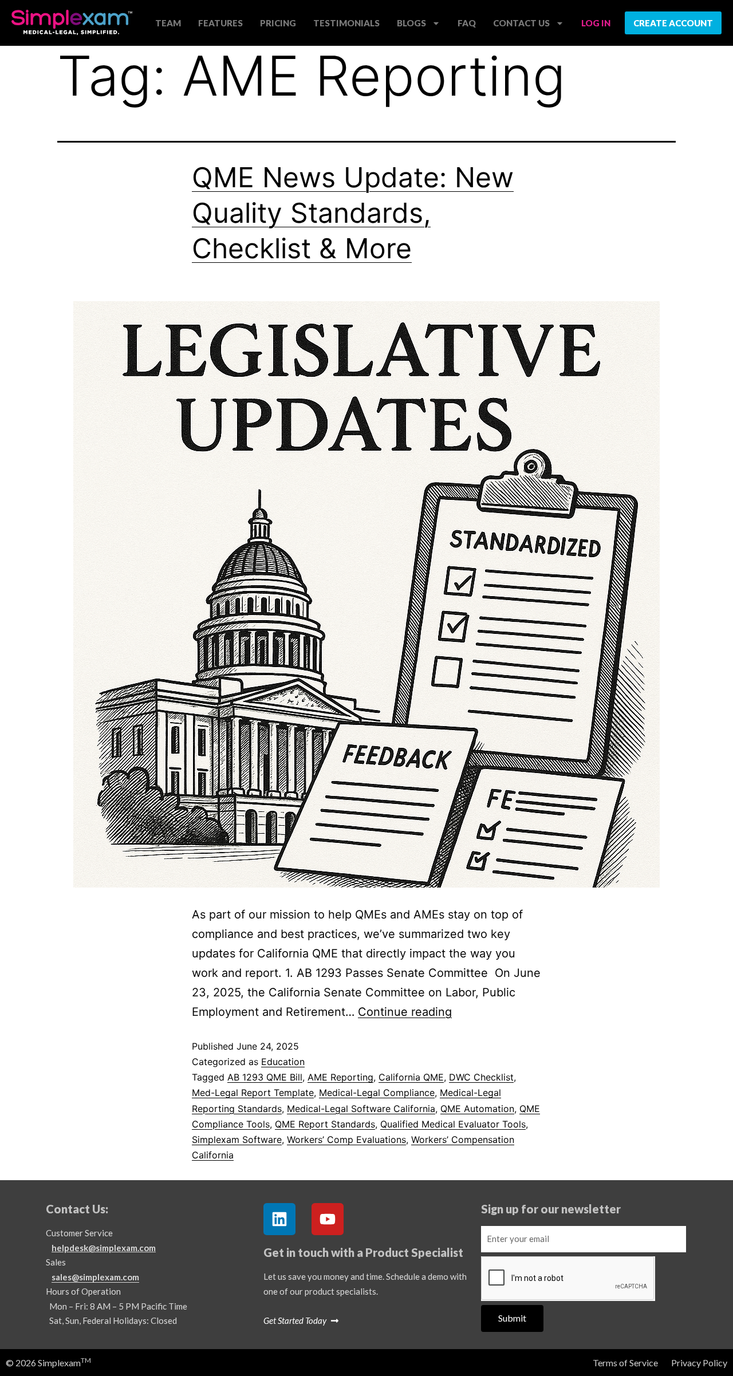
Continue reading (405, 1012)
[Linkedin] (279, 1219)
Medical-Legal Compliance (377, 1092)
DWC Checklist (481, 1077)
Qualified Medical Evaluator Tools (453, 1124)
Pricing (278, 23)
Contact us (521, 23)
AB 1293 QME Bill (264, 1077)
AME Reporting (340, 1077)
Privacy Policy (699, 1362)
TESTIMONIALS (346, 23)
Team (168, 23)
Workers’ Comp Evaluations (346, 1139)
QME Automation (477, 1108)
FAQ (467, 23)
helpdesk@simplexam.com (104, 1248)
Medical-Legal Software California (361, 1108)
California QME (411, 1077)
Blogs (411, 23)
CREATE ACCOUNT (673, 23)
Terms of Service (625, 1362)
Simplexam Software (237, 1139)
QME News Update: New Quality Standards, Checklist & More (353, 213)
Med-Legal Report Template (253, 1092)
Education (283, 1061)
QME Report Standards (325, 1124)
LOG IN (595, 23)
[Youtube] (328, 1219)
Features (220, 23)
